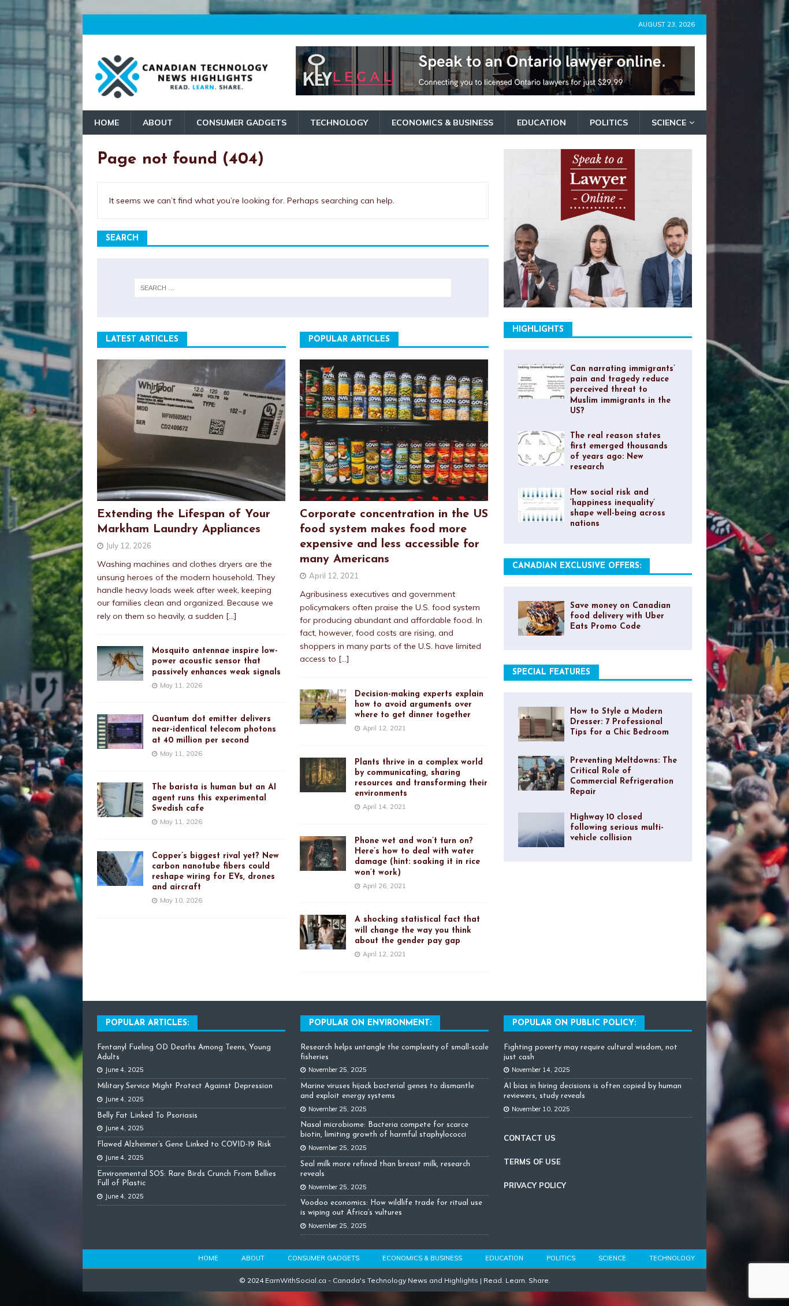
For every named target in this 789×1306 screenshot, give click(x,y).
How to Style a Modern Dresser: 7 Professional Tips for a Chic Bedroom (619, 722)
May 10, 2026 (181, 900)
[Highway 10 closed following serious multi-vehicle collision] (541, 829)
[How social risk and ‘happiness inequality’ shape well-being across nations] (541, 505)
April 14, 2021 (384, 807)
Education (541, 122)
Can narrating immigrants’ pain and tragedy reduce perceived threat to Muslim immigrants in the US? (622, 390)
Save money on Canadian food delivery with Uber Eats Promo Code (620, 616)
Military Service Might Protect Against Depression (185, 1086)
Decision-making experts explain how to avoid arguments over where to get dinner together (419, 704)
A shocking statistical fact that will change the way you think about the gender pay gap (417, 930)
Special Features (551, 672)
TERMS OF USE (532, 1161)
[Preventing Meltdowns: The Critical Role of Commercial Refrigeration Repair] (541, 773)
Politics (609, 122)
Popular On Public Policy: (574, 1023)
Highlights (538, 329)
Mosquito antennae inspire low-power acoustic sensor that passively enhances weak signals (216, 661)
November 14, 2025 (541, 1070)
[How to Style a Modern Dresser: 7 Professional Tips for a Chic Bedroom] (541, 724)
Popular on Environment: (370, 1023)
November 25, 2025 (337, 1070)
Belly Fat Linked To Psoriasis (147, 1115)
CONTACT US (530, 1137)
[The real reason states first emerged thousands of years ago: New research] (541, 448)
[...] (231, 616)
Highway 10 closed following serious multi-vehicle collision (617, 828)
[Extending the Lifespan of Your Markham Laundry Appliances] (191, 430)
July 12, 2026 (128, 545)
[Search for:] (293, 288)
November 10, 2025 (541, 1109)
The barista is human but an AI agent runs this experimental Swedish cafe (214, 797)
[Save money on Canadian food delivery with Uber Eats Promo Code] (541, 618)
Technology (339, 122)
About (158, 122)
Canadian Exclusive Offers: (576, 566)
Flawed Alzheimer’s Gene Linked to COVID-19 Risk (184, 1144)
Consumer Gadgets (241, 122)
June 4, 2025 (124, 1070)
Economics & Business (442, 122)
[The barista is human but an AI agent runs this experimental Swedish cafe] (120, 799)
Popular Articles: (147, 1023)
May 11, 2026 (181, 685)
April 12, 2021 (334, 575)
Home (106, 122)
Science (669, 122)
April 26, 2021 (384, 886)
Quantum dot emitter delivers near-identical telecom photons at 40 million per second (214, 729)
